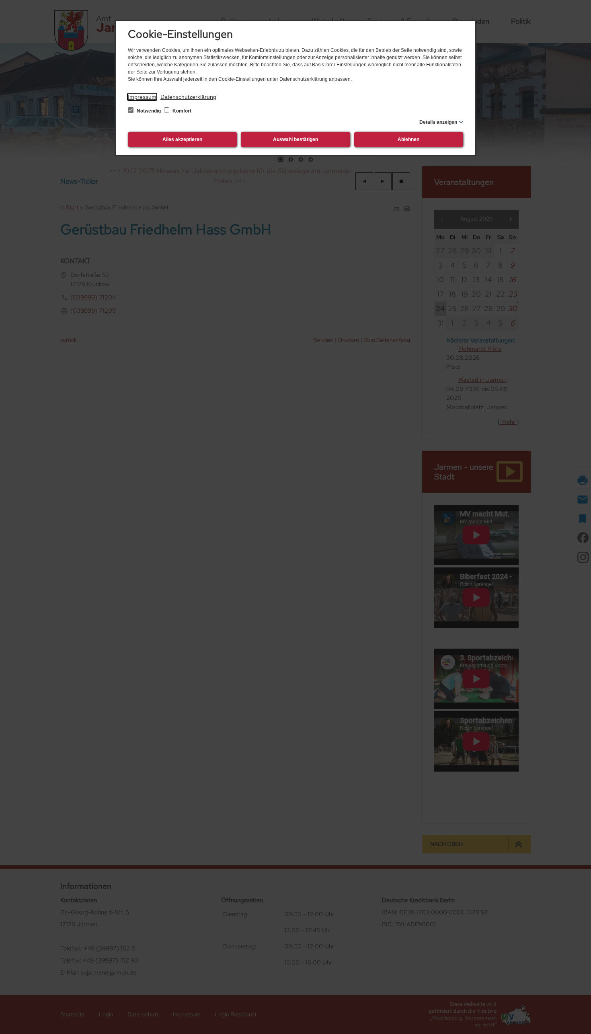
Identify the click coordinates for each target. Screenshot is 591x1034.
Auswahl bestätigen (295, 139)
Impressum (142, 97)
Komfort (181, 111)
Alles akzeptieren (182, 139)
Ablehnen (408, 139)
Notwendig (148, 111)
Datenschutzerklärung (188, 97)
